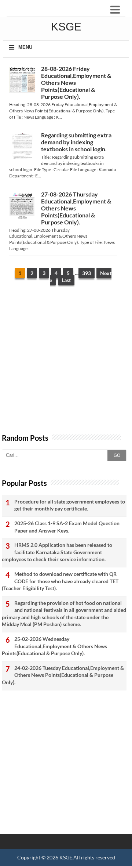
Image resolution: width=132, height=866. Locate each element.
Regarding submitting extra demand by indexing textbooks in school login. (76, 141)
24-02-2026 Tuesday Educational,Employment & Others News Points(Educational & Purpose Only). (63, 675)
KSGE (65, 857)
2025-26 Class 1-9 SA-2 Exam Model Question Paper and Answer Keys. (67, 527)
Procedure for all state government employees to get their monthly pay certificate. (69, 505)
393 (86, 273)
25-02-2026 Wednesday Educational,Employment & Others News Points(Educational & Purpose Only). (54, 646)
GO (117, 455)
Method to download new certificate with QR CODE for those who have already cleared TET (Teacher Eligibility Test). (60, 581)
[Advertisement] (66, 363)
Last (66, 280)
